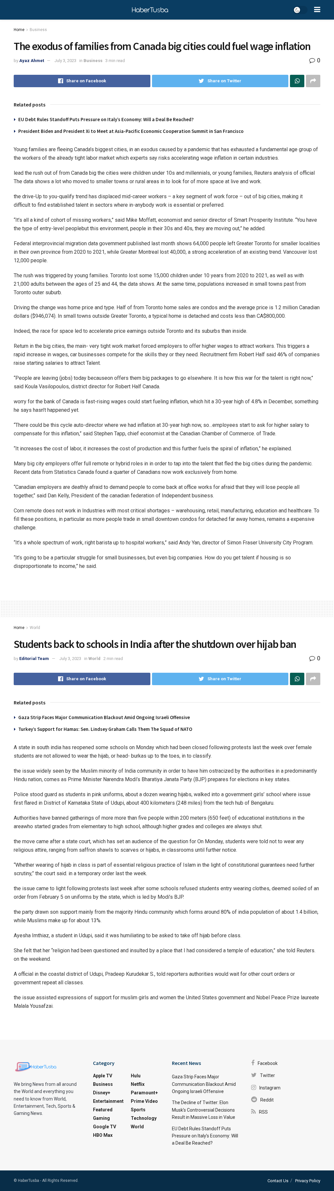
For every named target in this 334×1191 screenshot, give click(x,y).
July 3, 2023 (65, 60)
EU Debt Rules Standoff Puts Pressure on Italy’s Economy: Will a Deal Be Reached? (106, 119)
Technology (144, 1118)
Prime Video (144, 1101)
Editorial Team (34, 658)
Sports (138, 1109)
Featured (103, 1109)
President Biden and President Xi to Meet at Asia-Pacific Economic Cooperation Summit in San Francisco (131, 131)
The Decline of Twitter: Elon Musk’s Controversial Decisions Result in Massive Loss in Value (203, 1110)
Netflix (137, 1084)
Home (19, 29)
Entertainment (108, 1101)
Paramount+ (144, 1092)
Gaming (101, 1118)
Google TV (104, 1126)
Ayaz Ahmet (31, 60)
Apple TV (102, 1075)
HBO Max (103, 1135)
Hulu (136, 1075)
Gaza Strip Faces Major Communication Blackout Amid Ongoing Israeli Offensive (104, 717)
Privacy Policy (307, 1180)
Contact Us (277, 1180)
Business (38, 29)
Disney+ (101, 1092)
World (35, 627)
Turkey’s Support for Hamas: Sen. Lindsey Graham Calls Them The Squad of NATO (105, 729)
